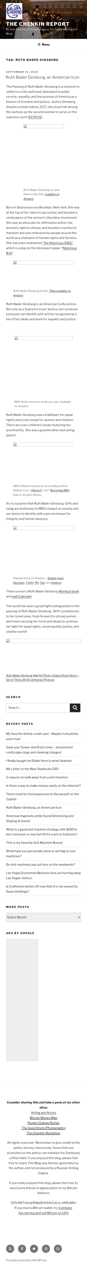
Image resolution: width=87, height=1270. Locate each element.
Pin (37, 582)
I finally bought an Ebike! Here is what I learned (39, 761)
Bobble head (55, 578)
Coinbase (65, 1208)
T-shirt (30, 582)
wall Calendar (21, 596)
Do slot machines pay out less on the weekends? (40, 864)
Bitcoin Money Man (43, 1118)
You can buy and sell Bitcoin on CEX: (43, 1213)
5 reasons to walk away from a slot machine (37, 777)
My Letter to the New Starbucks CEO (32, 769)
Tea (42, 582)
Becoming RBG (59, 490)
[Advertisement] (22, 1000)
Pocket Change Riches (43, 1123)
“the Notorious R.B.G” (58, 243)
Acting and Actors (43, 1112)
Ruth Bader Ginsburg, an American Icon (43, 77)
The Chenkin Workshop (43, 1133)
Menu (46, 44)
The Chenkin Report (38, 24)
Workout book (69, 591)
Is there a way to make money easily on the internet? (43, 786)
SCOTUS (35, 117)
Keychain (18, 582)
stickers (56, 582)
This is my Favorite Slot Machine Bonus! (34, 843)
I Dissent (36, 490)
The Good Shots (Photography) (44, 1128)
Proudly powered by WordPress (26, 1260)
